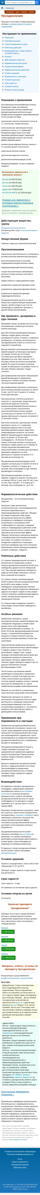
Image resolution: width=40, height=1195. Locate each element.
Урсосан (5, 183)
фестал (14, 1005)
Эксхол (5, 186)
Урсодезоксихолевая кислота (13, 228)
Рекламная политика (20, 1165)
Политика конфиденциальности (20, 1154)
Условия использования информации (20, 1151)
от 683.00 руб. (8, 932)
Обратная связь (20, 1167)
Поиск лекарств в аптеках (18, 1139)
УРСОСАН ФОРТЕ (10, 193)
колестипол (6, 794)
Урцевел (26, 1075)
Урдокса (5, 189)
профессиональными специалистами (17, 978)
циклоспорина (25, 834)
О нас (20, 1159)
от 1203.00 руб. (8, 949)
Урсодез (5, 179)
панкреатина (7, 1033)
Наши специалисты (20, 1162)
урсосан (19, 1003)
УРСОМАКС (17, 1075)
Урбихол (18, 1077)
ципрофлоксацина (8, 853)
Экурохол (27, 1077)
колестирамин (26, 791)
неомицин (19, 815)
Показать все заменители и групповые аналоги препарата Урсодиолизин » (17, 203)
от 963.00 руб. (8, 940)
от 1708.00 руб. (8, 958)
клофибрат (28, 815)
